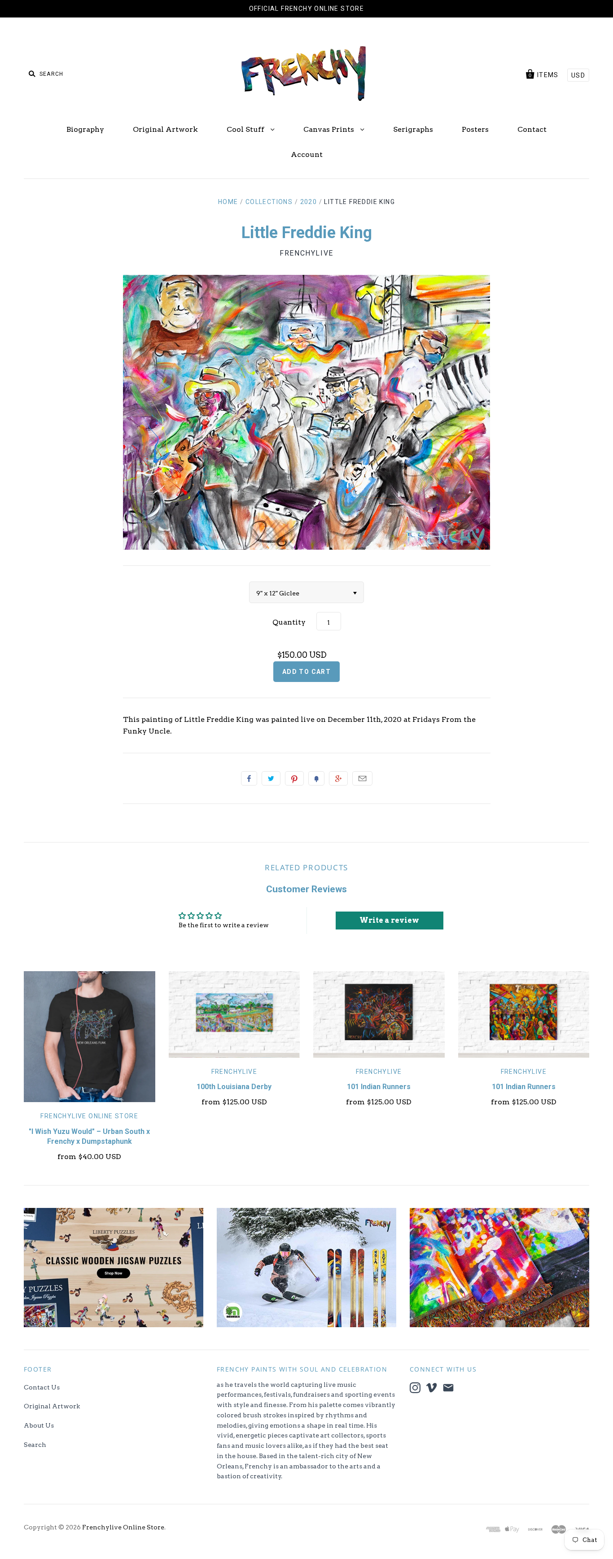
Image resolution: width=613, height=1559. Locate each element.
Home (228, 201)
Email (362, 778)
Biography (85, 129)
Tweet (271, 778)
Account (307, 154)
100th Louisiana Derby (234, 1086)
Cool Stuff (246, 129)
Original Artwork (165, 129)
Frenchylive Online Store (89, 1116)
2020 (308, 201)
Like (249, 778)
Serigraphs (413, 129)
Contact (532, 129)
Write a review (389, 920)
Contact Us (42, 1387)
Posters (475, 129)
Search (35, 1444)
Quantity (289, 622)
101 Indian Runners (379, 1086)
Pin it (294, 778)
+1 (338, 778)
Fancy (316, 778)
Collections (269, 201)
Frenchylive (306, 253)
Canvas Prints (329, 129)
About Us (39, 1425)
